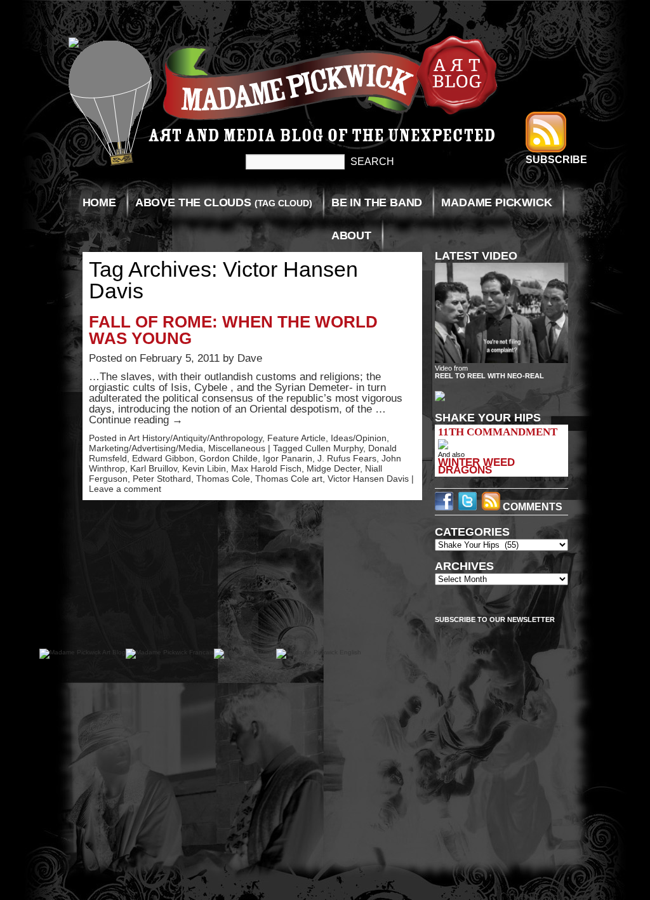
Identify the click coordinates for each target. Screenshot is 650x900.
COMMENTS (531, 506)
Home (99, 202)
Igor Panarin (287, 458)
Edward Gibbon (163, 458)
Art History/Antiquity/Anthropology (195, 438)
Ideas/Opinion (359, 438)
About (351, 235)
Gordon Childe (228, 458)
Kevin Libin (204, 468)
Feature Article (296, 438)
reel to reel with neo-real (489, 376)
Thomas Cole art (288, 478)
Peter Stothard (162, 478)
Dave (249, 358)
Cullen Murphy (334, 448)
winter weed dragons (476, 465)
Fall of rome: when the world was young (233, 330)
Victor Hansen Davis (368, 478)
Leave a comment (125, 489)
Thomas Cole (223, 478)
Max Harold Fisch (266, 468)
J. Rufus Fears (346, 458)
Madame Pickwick (496, 202)
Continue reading (136, 420)
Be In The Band (376, 202)
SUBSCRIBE (556, 159)
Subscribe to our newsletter (495, 619)
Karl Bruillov (153, 468)
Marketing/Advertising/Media (146, 448)
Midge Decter (333, 468)
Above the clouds (223, 202)
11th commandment (497, 432)
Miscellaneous (236, 448)
